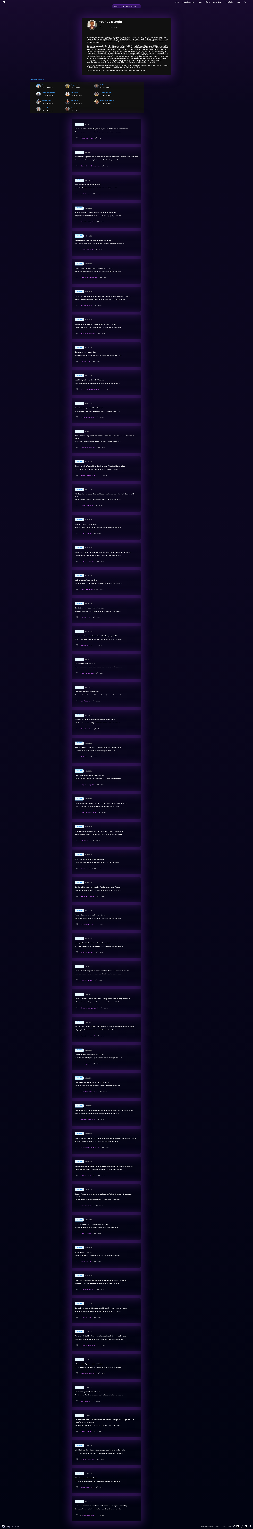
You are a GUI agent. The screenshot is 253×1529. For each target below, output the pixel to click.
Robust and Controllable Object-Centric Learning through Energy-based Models (100, 1336)
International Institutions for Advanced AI (88, 184)
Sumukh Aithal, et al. (87, 952)
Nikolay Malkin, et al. (87, 1487)
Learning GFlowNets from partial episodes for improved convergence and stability (101, 1506)
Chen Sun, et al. (87, 1317)
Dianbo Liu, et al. (86, 533)
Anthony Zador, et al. (88, 1289)
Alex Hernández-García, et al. (90, 389)
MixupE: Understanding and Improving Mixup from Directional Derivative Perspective (102, 971)
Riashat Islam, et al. (87, 1206)
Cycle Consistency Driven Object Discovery (89, 408)
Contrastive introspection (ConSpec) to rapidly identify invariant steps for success (101, 1308)
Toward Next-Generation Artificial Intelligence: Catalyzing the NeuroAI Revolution (100, 1280)
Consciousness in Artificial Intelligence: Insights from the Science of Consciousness (102, 129)
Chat (177, 2)
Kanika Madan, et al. (88, 1515)
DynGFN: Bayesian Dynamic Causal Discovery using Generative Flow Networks (101, 803)
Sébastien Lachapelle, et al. (89, 1008)
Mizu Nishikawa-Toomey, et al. (90, 1147)
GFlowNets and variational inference (86, 1478)
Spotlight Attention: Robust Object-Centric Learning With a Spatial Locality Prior (100, 466)
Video (200, 2)
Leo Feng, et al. (86, 361)
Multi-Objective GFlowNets (83, 1252)
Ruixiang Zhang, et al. (88, 1345)
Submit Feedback (207, 1526)
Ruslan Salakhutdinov (107, 100)
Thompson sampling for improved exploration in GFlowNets (94, 268)
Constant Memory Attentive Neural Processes (89, 608)
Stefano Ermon (47, 108)
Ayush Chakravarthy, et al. (89, 475)
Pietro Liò (74, 108)
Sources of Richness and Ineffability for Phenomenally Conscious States (98, 747)
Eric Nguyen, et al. (86, 305)
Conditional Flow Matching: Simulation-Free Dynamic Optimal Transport (98, 887)
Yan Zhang (74, 100)
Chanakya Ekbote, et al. (88, 1175)
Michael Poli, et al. (86, 645)
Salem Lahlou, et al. (87, 924)
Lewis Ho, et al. (85, 194)
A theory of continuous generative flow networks (90, 915)
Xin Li (102, 85)
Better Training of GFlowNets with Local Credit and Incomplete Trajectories (99, 831)
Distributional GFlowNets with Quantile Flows (89, 775)
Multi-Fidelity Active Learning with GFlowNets (89, 380)
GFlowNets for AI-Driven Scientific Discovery (89, 859)
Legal (229, 1526)
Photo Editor (229, 2)
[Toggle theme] (244, 2)
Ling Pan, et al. (85, 701)
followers (112, 27)
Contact (217, 1526)
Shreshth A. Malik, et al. (88, 333)
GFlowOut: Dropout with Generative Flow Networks (91, 1224)
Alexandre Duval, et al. (88, 1036)
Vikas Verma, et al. (87, 980)
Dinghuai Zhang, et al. (88, 561)
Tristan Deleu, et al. (87, 249)
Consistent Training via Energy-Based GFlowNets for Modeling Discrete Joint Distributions (104, 1166)
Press (224, 1526)
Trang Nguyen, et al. (87, 673)
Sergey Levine (75, 85)
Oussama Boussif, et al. (88, 447)
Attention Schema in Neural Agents (86, 524)
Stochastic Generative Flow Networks (87, 692)
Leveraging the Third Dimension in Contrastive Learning (92, 943)
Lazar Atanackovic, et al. (88, 812)
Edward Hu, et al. (86, 729)
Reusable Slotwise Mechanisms (85, 664)
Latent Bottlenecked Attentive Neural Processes (90, 1054)
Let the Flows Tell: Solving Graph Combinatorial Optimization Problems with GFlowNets (103, 552)
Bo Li (43, 85)
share (100, 138)
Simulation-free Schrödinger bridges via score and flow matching (95, 212)
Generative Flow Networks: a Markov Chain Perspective (93, 240)
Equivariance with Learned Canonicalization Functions (92, 1082)
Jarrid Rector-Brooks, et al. (89, 277)
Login (239, 2)
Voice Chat (217, 2)
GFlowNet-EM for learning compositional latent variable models (95, 719)
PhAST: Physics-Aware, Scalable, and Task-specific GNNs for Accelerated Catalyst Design (104, 1026)
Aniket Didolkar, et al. (87, 417)
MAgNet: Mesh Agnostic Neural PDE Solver (89, 1364)
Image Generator (188, 2)
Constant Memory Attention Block (85, 352)
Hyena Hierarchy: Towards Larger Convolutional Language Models (96, 636)
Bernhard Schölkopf (48, 92)
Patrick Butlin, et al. (87, 138)
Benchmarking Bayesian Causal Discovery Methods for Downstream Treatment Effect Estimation (106, 156)
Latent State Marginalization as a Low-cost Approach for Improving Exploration (100, 1450)
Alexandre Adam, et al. (88, 1119)
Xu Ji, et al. (84, 757)
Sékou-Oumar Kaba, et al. (89, 1092)
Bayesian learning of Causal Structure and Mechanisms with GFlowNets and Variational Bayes (105, 1138)
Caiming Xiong (46, 100)
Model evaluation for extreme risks (86, 580)
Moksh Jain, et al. (86, 868)
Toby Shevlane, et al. (87, 589)
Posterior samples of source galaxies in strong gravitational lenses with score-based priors (104, 1110)
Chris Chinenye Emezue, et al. (90, 166)
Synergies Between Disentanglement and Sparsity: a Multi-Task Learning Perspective (102, 999)
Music (207, 2)
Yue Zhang (74, 92)
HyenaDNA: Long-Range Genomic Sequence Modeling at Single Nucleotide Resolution (103, 296)
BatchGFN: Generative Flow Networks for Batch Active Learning (95, 324)
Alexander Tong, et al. (87, 222)
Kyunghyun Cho (105, 92)
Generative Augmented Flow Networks (87, 1392)
